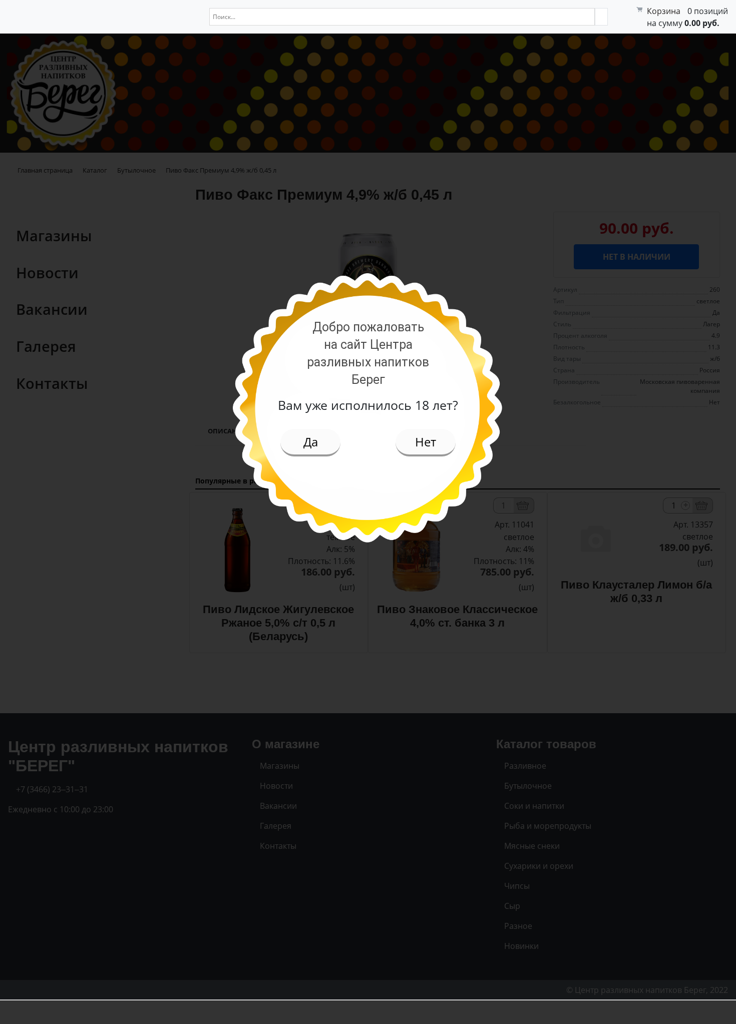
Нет (425, 441)
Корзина (663, 11)
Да (310, 441)
